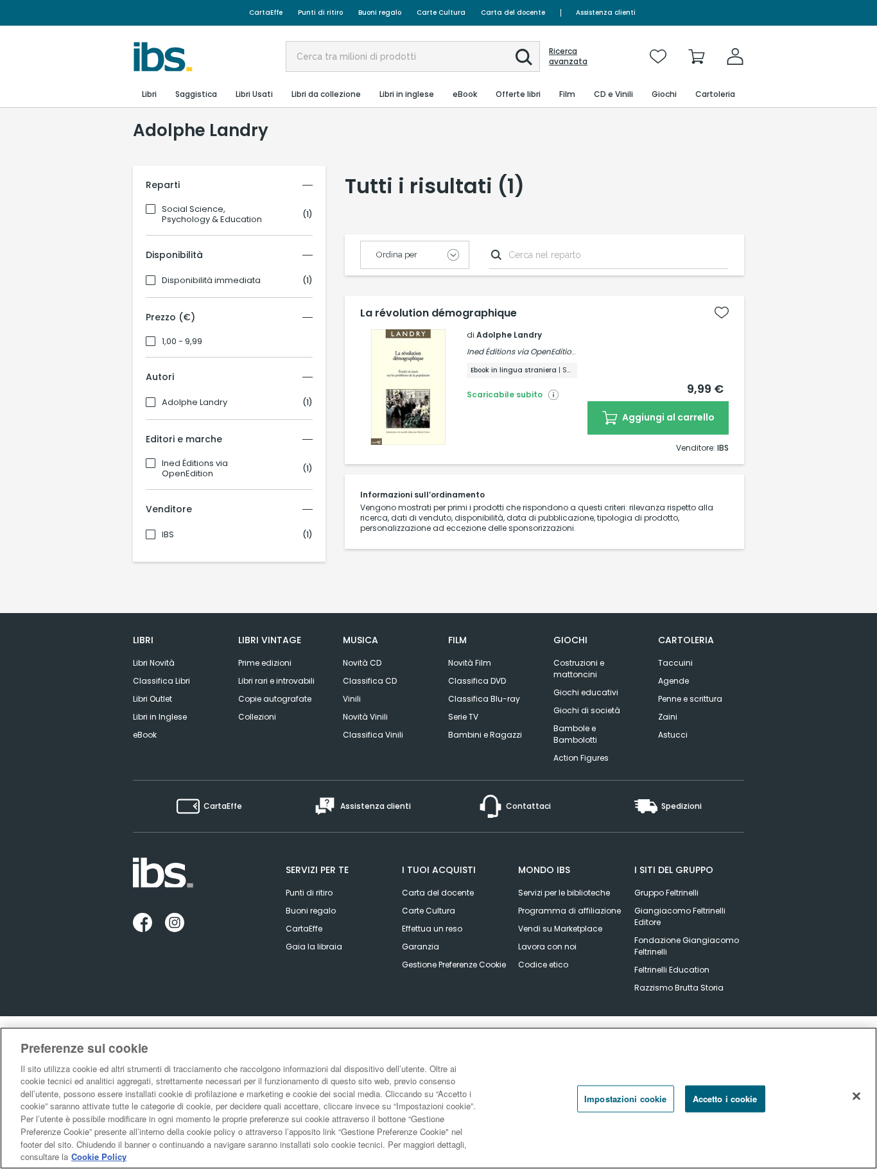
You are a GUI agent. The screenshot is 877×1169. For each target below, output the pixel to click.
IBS (168, 535)
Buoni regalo (379, 12)
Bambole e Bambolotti (575, 734)
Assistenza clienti (606, 12)
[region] (438, 1098)
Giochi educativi (585, 692)
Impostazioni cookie (625, 1099)
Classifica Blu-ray (484, 698)
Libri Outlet (152, 698)
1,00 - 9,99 (182, 341)
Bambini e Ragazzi (485, 734)
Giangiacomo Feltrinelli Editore (679, 916)
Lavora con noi (547, 946)
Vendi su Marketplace (560, 928)
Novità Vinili (365, 716)
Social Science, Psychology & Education (212, 214)
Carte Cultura (441, 12)
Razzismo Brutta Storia (679, 987)
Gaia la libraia (314, 946)
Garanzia (420, 946)
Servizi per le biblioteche (564, 892)
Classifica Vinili (373, 734)
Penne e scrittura (690, 698)
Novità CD (362, 662)
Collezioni (257, 716)
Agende (673, 680)
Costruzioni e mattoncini (578, 668)
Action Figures (581, 757)
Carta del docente (513, 12)
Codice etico (543, 964)
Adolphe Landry (194, 402)
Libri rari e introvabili (276, 680)
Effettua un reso (432, 928)
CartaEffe (265, 12)
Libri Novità (154, 662)
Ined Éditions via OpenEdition (195, 468)
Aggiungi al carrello (667, 417)
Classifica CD (370, 680)
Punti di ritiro (320, 12)
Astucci (673, 734)
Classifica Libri (161, 680)
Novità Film (469, 662)
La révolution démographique (438, 313)
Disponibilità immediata (211, 280)
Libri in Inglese (160, 716)
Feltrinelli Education (671, 969)
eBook (145, 734)
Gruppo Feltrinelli (666, 892)
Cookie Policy (98, 1156)
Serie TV (463, 716)
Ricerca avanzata (568, 56)
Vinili (352, 698)
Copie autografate (274, 698)
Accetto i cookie (725, 1099)
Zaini (667, 716)
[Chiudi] (856, 1096)
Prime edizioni (264, 662)
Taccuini (675, 662)
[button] (524, 57)
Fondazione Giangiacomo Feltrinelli (686, 946)
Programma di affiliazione (569, 910)
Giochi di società (586, 710)
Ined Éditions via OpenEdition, (522, 351)
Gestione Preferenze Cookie (454, 964)
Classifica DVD (477, 680)
